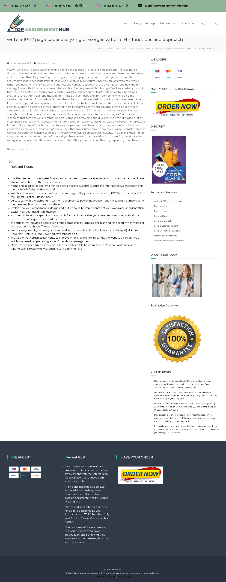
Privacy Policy (123, 577)
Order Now (187, 23)
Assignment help (144, 23)
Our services (167, 23)
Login (203, 23)
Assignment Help (46, 63)
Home (125, 23)
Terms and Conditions (106, 577)
